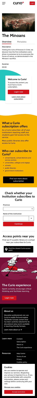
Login (32, 3)
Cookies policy (22, 362)
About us (20, 344)
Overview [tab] (6, 41)
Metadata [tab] (21, 41)
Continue (19, 224)
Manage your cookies (12, 387)
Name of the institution (12, 214)
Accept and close (18, 392)
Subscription (21, 342)
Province (6, 205)
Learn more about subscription (18, 98)
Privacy (19, 359)
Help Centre (21, 353)
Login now (18, 92)
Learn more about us (12, 330)
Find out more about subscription (18, 179)
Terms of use (21, 356)
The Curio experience (24, 347)
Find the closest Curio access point (20, 249)
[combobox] (16, 218)
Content (20, 339)
